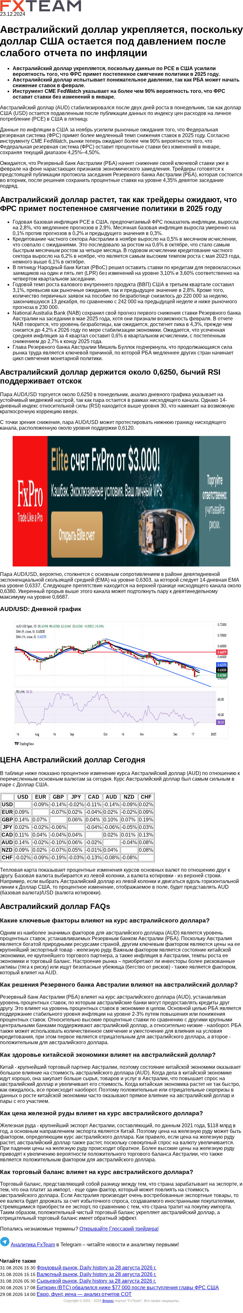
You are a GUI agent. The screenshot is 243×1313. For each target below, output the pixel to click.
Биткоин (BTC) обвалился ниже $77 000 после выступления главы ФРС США (128, 1287)
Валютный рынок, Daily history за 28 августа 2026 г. (96, 1274)
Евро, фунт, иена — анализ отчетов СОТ (84, 1294)
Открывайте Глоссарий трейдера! (119, 1228)
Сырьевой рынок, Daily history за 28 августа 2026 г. (96, 1281)
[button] (121, 501)
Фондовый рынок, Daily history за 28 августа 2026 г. (96, 1267)
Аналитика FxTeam (33, 1244)
